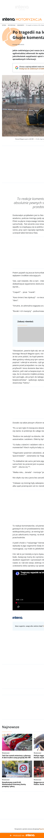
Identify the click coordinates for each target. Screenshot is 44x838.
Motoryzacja (11, 25)
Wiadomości (20, 25)
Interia (4, 25)
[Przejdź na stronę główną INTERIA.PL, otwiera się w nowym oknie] (8, 19)
